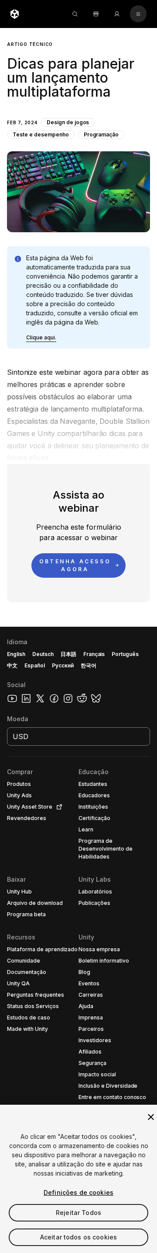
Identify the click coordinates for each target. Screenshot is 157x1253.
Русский (63, 665)
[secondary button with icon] (138, 14)
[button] (78, 130)
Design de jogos (68, 122)
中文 (12, 665)
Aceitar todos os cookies (78, 1237)
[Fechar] (151, 1117)
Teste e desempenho (41, 134)
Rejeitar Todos (78, 1212)
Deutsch (43, 654)
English (16, 654)
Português (125, 654)
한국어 (88, 665)
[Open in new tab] (57, 806)
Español (34, 665)
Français (94, 654)
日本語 (68, 654)
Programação (101, 134)
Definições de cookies (78, 1192)
